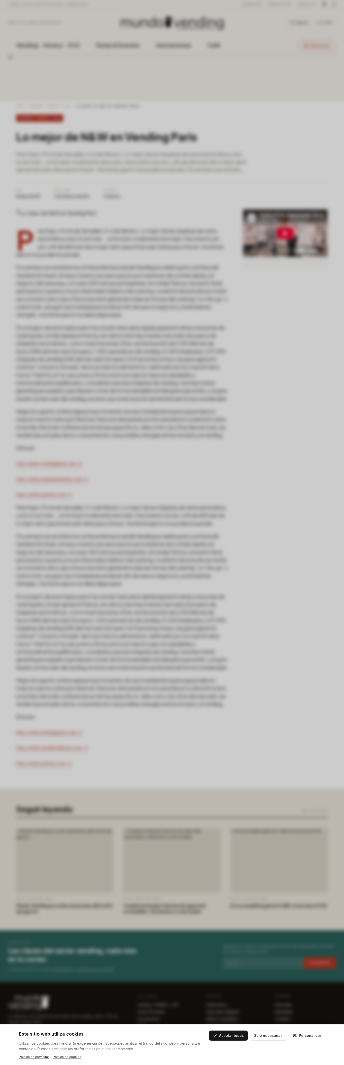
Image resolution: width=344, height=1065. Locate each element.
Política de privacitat (34, 1057)
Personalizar (310, 1035)
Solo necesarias (268, 1035)
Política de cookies (67, 1057)
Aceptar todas (231, 1035)
